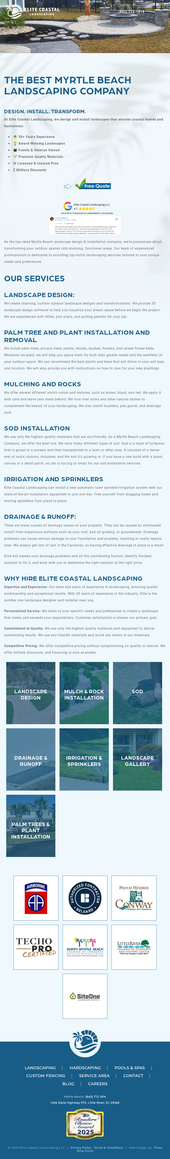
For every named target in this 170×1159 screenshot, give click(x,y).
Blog (68, 1084)
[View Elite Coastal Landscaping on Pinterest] (88, 1106)
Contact (133, 1076)
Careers (98, 1084)
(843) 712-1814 (131, 11)
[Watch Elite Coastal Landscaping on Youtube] (86, 1106)
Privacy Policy (81, 1148)
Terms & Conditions (108, 1148)
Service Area (94, 1076)
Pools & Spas (130, 1068)
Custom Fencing (45, 1076)
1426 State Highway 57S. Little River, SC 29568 (85, 1103)
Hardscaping (85, 1068)
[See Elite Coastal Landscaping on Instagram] (84, 1106)
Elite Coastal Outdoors (33, 11)
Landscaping (40, 1068)
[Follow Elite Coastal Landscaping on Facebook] (82, 1106)
